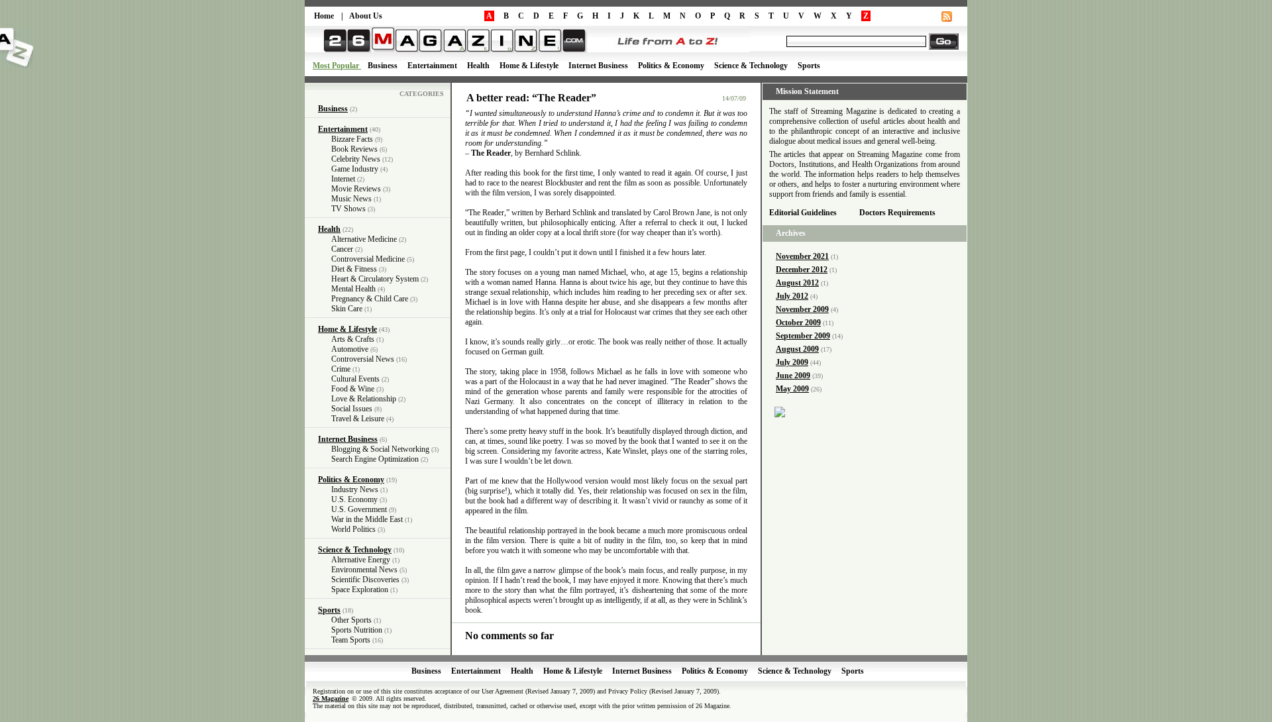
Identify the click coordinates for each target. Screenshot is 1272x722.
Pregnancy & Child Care (369, 298)
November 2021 (802, 256)
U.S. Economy (354, 499)
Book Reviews (354, 149)
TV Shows (348, 208)
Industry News (354, 489)
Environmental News (364, 569)
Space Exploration (359, 589)
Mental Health (353, 288)
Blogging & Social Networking (380, 449)
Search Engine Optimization (375, 459)
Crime (340, 369)
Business (383, 65)
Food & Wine (352, 388)
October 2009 (798, 322)
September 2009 (803, 335)
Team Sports (350, 640)
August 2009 (797, 349)
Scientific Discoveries (365, 579)
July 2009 (792, 362)
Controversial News (362, 359)
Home (324, 16)
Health (478, 65)
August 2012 (797, 282)
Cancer (342, 249)
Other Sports (351, 620)
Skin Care (346, 308)
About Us (365, 16)
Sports (809, 65)
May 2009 (792, 388)
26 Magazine (330, 698)
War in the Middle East (367, 519)
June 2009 (793, 375)
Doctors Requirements (897, 212)
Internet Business (598, 65)
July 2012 (792, 296)
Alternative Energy (360, 559)
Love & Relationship (363, 398)
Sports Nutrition (356, 630)
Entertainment (432, 65)
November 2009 (802, 309)
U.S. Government (359, 509)
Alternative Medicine (364, 239)
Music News (351, 198)
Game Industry (354, 169)
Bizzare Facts (352, 139)
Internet (343, 178)
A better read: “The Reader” (531, 97)
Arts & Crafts (352, 339)
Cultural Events (355, 379)
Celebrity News (355, 159)
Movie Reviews (356, 188)
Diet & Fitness (354, 269)
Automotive (349, 349)
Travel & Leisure (357, 418)
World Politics (353, 529)
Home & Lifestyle (529, 65)
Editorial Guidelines (803, 212)
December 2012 (801, 269)
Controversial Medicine (368, 259)
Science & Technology (751, 65)
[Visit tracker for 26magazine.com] (779, 413)
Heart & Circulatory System (375, 279)
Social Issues (351, 408)
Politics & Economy (671, 65)
